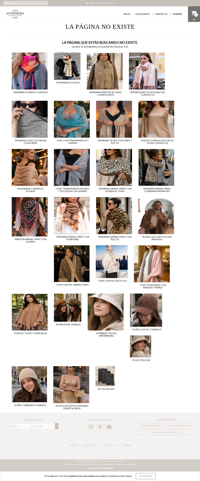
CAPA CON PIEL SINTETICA (112, 280)
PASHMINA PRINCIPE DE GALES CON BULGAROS (105, 93)
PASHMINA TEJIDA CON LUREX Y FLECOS (115, 141)
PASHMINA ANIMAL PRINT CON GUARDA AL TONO (114, 189)
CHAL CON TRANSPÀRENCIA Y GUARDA (73, 141)
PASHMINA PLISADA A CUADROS (30, 92)
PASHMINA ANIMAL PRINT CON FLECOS (114, 238)
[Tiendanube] (100, 469)
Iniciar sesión (108, 3)
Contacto (161, 14)
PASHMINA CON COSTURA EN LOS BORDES (30, 141)
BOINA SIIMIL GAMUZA (68, 324)
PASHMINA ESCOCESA (68, 82)
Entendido (145, 476)
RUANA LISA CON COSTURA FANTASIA (157, 238)
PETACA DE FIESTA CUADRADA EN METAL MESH (72, 407)
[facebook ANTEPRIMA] (100, 427)
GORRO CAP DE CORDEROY (146, 329)
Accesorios (142, 14)
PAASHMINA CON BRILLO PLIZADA (30, 189)
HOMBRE (177, 14)
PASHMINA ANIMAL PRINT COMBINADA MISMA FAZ (157, 189)
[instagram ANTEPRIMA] (90, 427)
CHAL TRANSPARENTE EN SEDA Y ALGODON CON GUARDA (72, 189)
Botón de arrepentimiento (126, 464)
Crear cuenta (95, 3)
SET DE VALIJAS (106, 389)
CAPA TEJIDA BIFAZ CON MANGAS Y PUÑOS (153, 286)
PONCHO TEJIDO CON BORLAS (30, 333)
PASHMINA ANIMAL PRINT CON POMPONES (72, 238)
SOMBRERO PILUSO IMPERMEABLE (106, 334)
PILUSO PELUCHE (141, 360)
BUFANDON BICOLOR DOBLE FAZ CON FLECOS (147, 93)
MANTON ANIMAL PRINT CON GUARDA (30, 240)
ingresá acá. (109, 464)
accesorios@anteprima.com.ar (180, 426)
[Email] (109, 427)
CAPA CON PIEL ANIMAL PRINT (72, 284)
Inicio (126, 14)
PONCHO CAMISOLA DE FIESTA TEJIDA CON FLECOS (157, 141)
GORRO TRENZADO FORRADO (30, 405)
